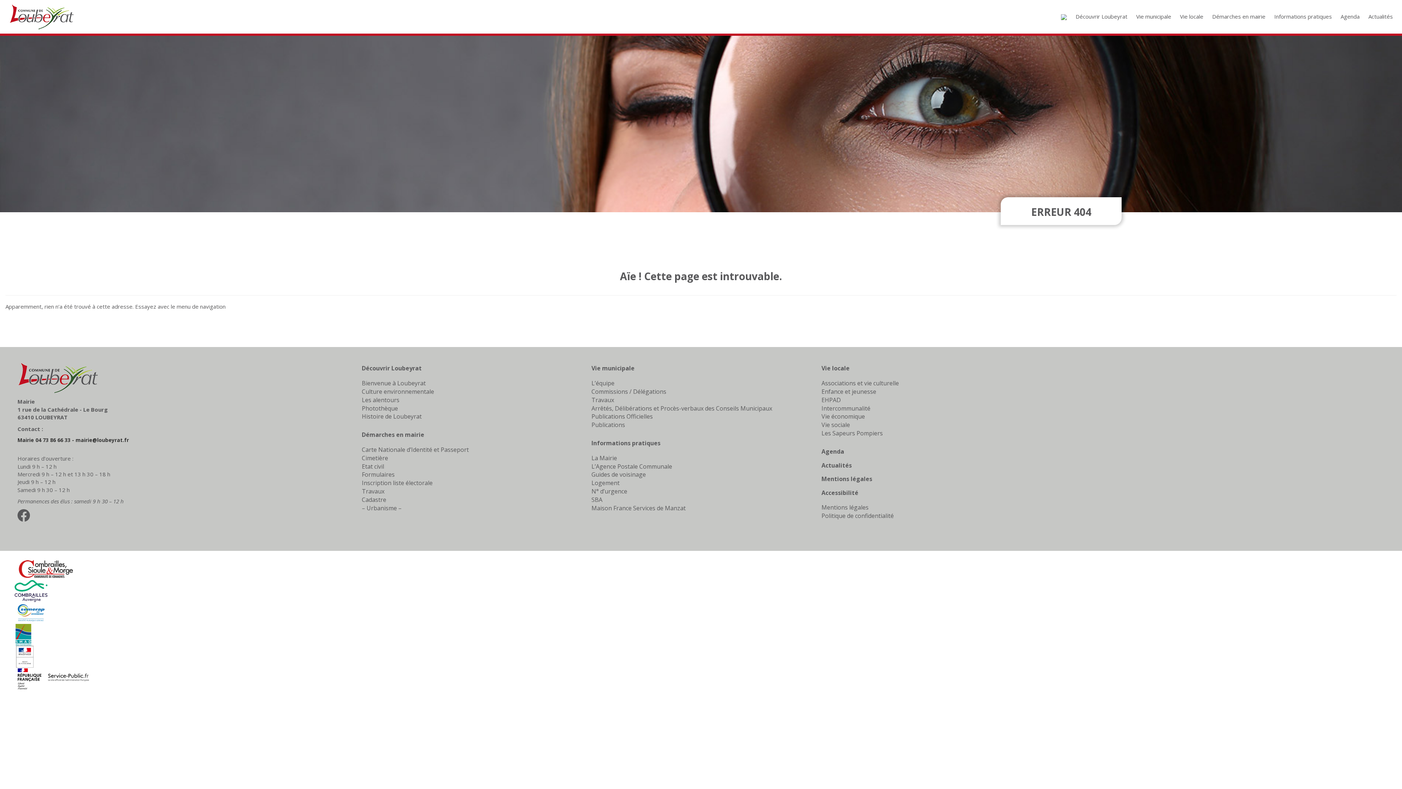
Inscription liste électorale (397, 483)
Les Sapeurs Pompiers (852, 433)
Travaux (373, 491)
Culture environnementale (398, 392)
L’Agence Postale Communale (631, 466)
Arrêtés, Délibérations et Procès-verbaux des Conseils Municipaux (681, 408)
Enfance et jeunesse (848, 392)
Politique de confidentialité (857, 516)
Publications (608, 425)
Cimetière (375, 458)
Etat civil (373, 466)
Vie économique (843, 416)
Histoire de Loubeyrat (392, 416)
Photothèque (380, 408)
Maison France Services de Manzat (638, 508)
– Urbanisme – (382, 508)
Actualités (836, 465)
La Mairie (604, 458)
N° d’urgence (609, 491)
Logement (605, 483)
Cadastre (374, 500)
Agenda (832, 451)
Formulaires (378, 474)
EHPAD (831, 400)
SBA (596, 500)
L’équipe (602, 383)
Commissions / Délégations (628, 392)
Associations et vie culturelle (860, 383)
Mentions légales (846, 479)
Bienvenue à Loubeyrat (394, 383)
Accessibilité (839, 493)
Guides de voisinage (618, 474)
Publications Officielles (622, 416)
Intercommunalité (845, 408)
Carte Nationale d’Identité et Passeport (415, 450)
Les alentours (380, 400)
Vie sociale (835, 425)
